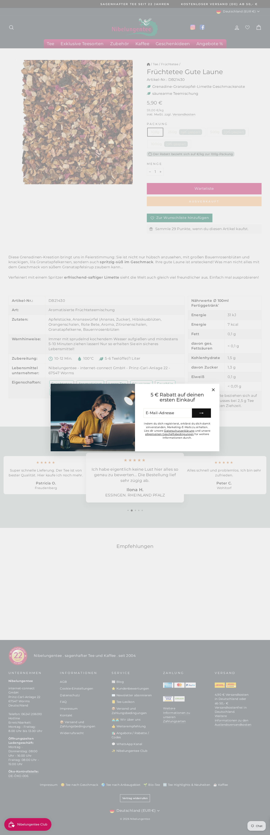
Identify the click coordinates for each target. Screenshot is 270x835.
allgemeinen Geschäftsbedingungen (169, 434)
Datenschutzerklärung (179, 430)
